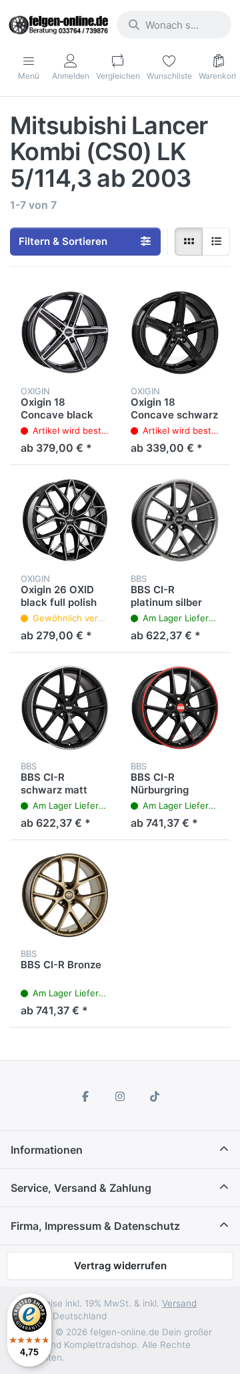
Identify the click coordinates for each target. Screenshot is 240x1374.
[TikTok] (154, 1096)
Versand (179, 1303)
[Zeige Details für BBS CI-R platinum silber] (175, 520)
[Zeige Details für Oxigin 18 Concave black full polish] (65, 332)
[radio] (189, 242)
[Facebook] (86, 1096)
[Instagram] (120, 1096)
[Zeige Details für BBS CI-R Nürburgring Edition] (175, 707)
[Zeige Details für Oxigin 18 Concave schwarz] (175, 332)
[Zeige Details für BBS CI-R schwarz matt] (65, 707)
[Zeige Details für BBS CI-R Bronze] (65, 895)
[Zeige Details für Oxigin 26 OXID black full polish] (65, 520)
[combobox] (174, 25)
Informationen (47, 1149)
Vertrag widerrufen (120, 1265)
